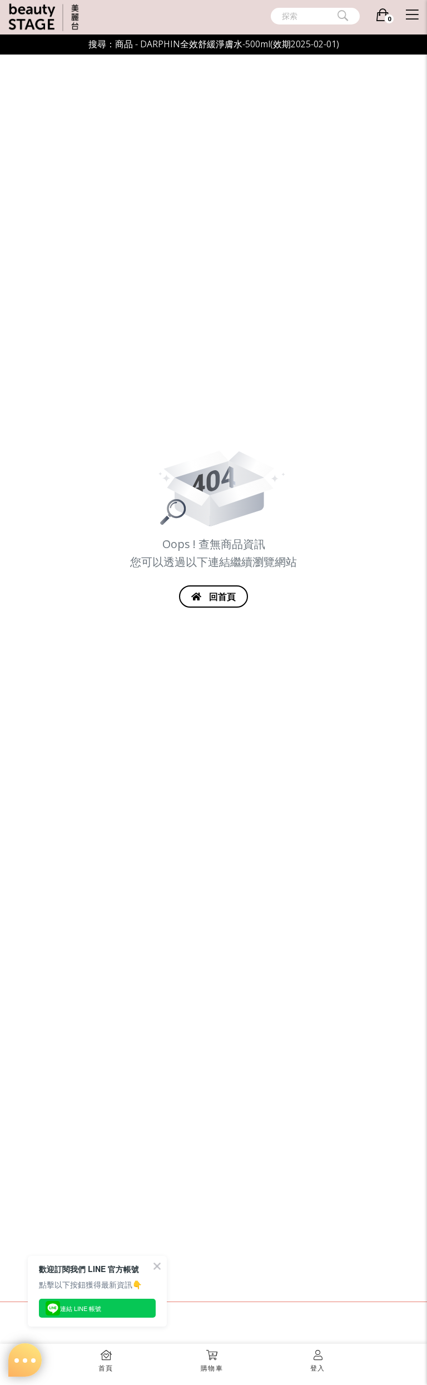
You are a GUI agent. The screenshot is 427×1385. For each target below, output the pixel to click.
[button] (212, 1357)
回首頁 (221, 596)
